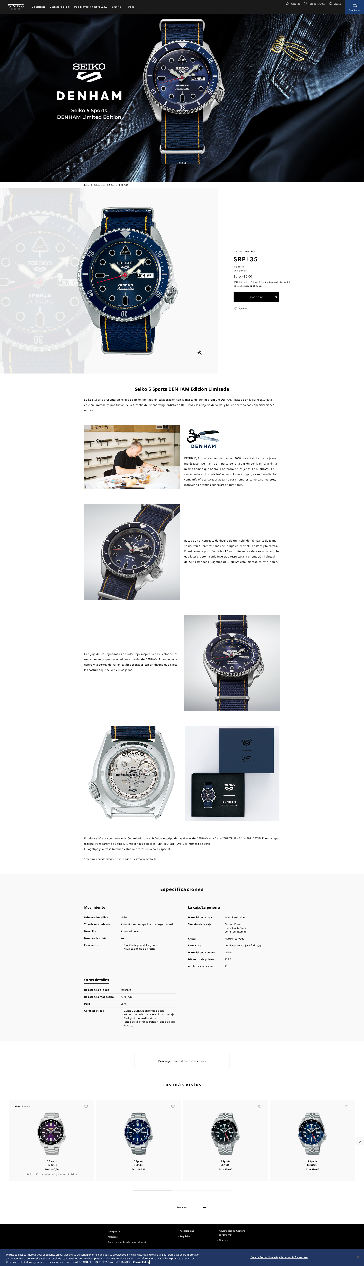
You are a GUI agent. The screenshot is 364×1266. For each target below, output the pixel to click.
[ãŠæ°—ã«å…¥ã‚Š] (86, 1106)
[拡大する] (199, 352)
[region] (182, 1257)
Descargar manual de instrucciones (182, 1061)
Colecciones (99, 185)
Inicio (86, 185)
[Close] (358, 1257)
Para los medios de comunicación (127, 1242)
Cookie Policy (141, 1262)
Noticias (113, 1236)
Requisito (185, 1236)
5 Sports (113, 185)
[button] (292, 4)
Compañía (114, 1231)
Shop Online (256, 297)
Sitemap (223, 1240)
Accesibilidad (187, 1230)
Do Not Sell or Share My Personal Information (279, 1257)
